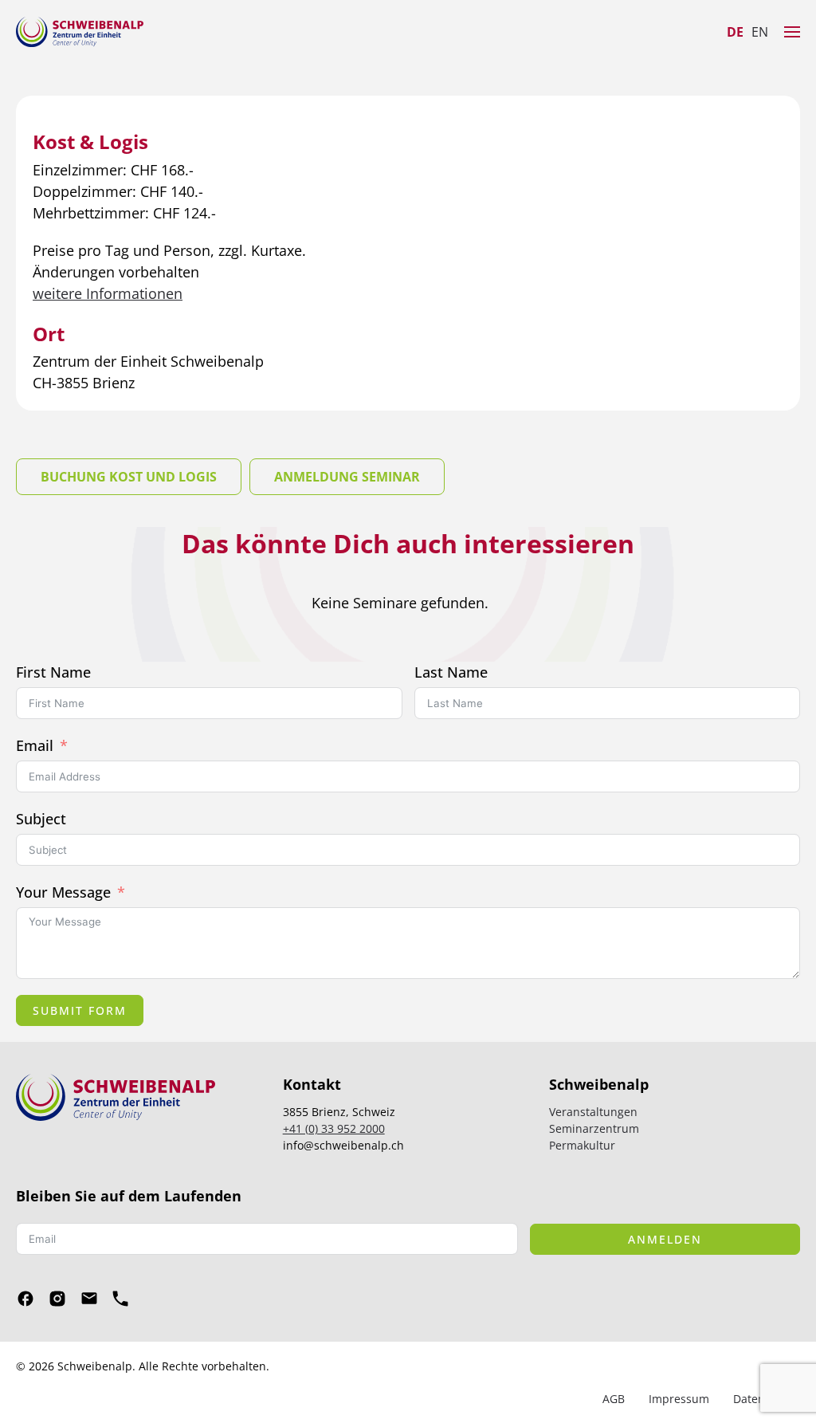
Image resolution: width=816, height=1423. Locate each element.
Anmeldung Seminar (347, 476)
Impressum (679, 1398)
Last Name (451, 672)
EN (759, 32)
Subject (41, 818)
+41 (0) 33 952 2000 (334, 1128)
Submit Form (80, 1010)
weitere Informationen (107, 293)
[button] (792, 32)
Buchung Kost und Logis (129, 476)
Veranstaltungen (593, 1111)
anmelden (665, 1239)
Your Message (63, 892)
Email (34, 745)
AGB (613, 1398)
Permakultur (582, 1145)
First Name (53, 672)
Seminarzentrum (594, 1128)
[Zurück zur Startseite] (79, 32)
